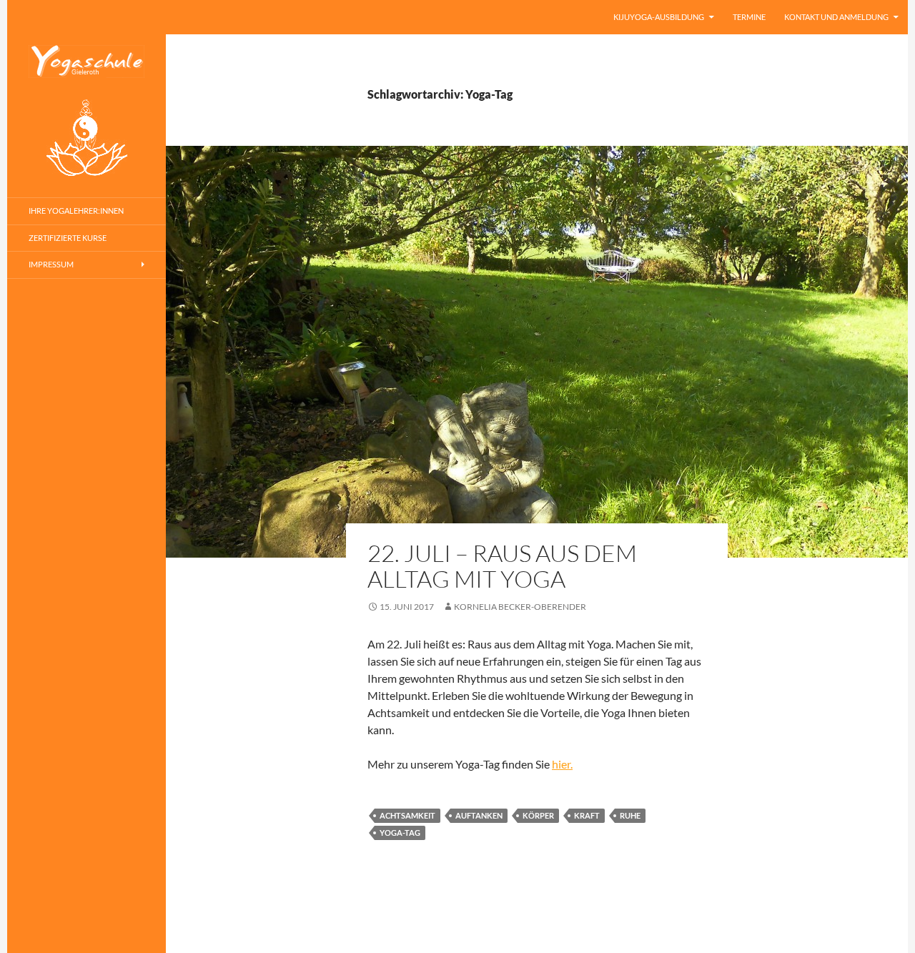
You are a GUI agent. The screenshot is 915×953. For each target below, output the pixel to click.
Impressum (51, 264)
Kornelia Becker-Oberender (520, 606)
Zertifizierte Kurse (68, 237)
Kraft (587, 815)
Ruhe (630, 815)
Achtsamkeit (407, 815)
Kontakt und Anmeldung (836, 16)
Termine (749, 16)
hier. (562, 764)
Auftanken (479, 815)
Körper (538, 815)
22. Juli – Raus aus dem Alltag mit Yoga (502, 565)
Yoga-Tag (400, 832)
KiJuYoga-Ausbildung (658, 16)
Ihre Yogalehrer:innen (76, 210)
